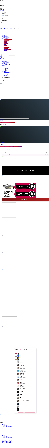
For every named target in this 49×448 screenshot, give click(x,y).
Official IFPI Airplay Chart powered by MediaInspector (26, 412)
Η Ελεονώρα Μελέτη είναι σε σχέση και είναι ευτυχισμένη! (11, 146)
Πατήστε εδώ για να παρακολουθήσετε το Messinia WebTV (25, 170)
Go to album (2, 10)
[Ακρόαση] (18, 353)
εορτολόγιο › (46, 154)
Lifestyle (1, 144)
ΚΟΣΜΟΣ (1, 120)
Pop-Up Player (2, 54)
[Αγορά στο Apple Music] (35, 353)
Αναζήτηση (12, 55)
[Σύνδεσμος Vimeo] (10, 28)
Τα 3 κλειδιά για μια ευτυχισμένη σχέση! (7, 122)
